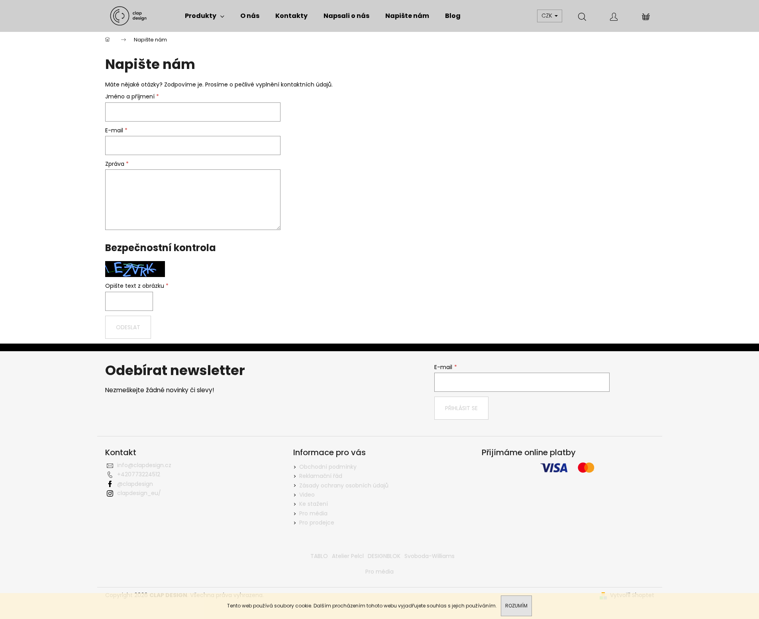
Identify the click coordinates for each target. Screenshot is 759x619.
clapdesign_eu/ (139, 493)
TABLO (319, 556)
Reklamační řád (320, 476)
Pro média (313, 513)
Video (307, 495)
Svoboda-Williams (429, 556)
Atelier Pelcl (348, 556)
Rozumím (516, 605)
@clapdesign (135, 484)
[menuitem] (204, 16)
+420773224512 (138, 474)
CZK (547, 16)
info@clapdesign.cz (144, 465)
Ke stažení (313, 504)
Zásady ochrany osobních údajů (343, 485)
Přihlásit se (461, 408)
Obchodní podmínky (328, 467)
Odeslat (128, 327)
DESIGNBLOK (384, 556)
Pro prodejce (316, 523)
